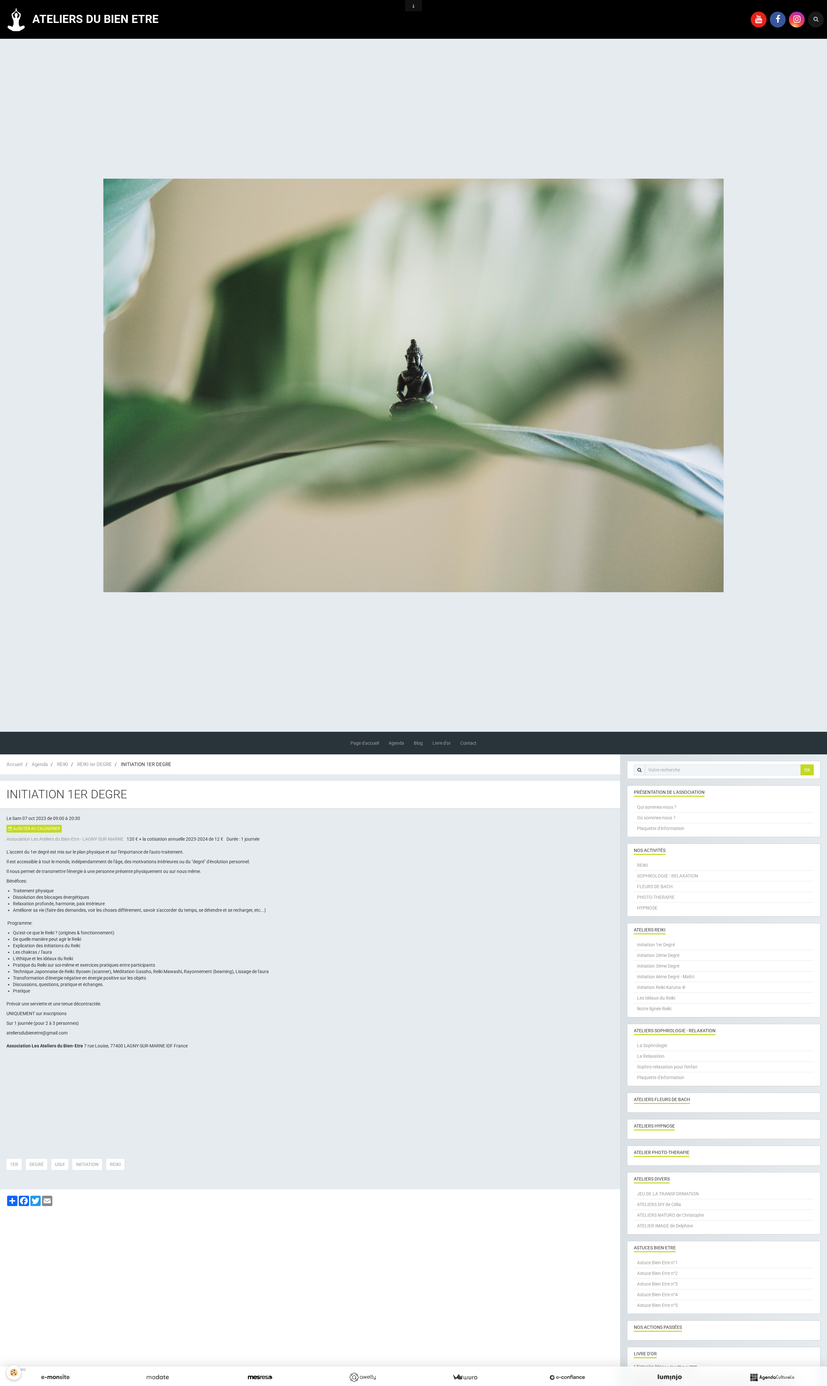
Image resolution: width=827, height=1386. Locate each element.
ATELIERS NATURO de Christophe (670, 1215)
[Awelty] (362, 1377)
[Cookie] (13, 1372)
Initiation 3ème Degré (658, 966)
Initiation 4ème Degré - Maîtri (665, 976)
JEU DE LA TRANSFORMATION (668, 1193)
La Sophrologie (652, 1045)
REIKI (62, 764)
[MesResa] (260, 1377)
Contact (468, 743)
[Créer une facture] (465, 1377)
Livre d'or (442, 743)
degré (36, 1164)
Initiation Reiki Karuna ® (661, 987)
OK (807, 769)
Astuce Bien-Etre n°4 (657, 1294)
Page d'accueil (365, 743)
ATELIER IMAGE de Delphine (665, 1225)
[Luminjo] (669, 1377)
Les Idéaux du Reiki (656, 998)
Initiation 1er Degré (656, 944)
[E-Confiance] (567, 1377)
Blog (418, 743)
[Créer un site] (55, 1377)
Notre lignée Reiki (654, 1008)
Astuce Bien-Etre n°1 (657, 1262)
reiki (115, 1164)
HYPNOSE (647, 907)
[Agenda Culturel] (772, 1377)
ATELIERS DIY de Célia (659, 1204)
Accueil (14, 764)
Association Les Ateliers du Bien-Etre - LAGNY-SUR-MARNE (64, 839)
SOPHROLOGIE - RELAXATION (667, 875)
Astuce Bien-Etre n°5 (657, 1305)
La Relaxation (651, 1056)
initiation (87, 1164)
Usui (60, 1164)
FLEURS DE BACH (655, 886)
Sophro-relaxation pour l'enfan (667, 1066)
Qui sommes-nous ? (656, 807)
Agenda (396, 743)
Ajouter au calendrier (36, 828)
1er (14, 1164)
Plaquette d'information (660, 828)
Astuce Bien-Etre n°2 (657, 1273)
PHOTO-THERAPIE (656, 897)
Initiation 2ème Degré (658, 955)
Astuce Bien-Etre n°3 (657, 1283)
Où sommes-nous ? (656, 817)
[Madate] (157, 1377)
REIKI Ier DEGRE (94, 764)
